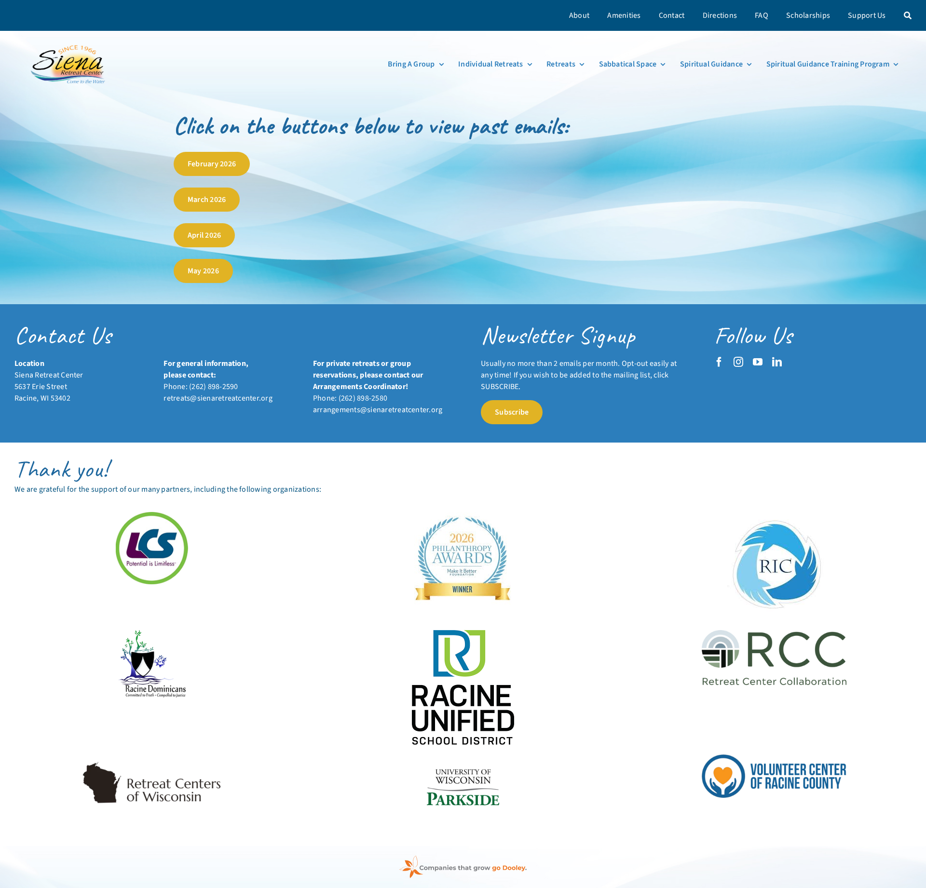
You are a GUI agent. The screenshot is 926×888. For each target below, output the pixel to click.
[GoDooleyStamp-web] (463, 859)
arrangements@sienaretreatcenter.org (377, 409)
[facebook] (719, 362)
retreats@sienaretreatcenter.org (217, 398)
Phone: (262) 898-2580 (350, 398)
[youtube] (758, 362)
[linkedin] (777, 362)
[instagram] (738, 362)
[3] (463, 758)
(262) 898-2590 (213, 386)
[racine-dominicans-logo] (152, 634)
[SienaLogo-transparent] (69, 44)
